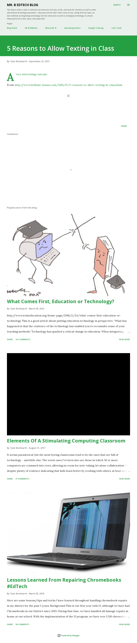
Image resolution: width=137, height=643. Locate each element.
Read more (124, 339)
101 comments (22, 339)
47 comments (22, 478)
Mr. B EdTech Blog (22, 5)
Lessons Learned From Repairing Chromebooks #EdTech (64, 583)
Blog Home (12, 28)
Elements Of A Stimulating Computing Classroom (66, 440)
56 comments (22, 624)
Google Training (95, 28)
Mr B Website (31, 28)
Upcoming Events (72, 28)
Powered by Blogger (70, 635)
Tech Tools (116, 28)
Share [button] (124, 126)
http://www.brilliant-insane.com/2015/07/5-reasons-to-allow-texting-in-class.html (68, 85)
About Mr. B (50, 28)
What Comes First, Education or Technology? (60, 301)
